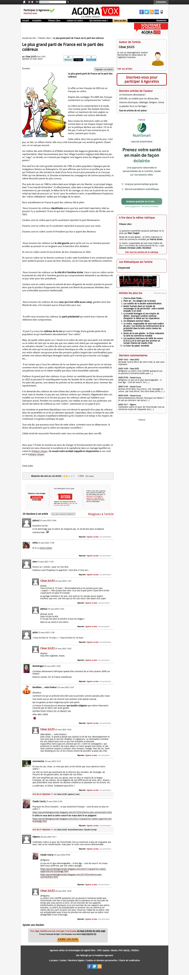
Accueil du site (29, 38)
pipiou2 (36, 520)
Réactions (68, 60)
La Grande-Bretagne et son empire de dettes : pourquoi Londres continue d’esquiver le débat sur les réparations (141, 315)
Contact (63, 960)
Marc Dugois (133, 233)
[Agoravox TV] (36, 2)
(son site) (41, 56)
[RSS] (151, 13)
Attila (35, 543)
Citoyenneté (124, 267)
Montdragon (38, 666)
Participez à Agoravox (36, 10)
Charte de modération (129, 960)
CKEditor (135, 950)
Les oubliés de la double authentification (142, 303)
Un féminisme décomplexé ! (132, 95)
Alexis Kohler (46, 548)
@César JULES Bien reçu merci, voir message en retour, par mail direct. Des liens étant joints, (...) (141, 390)
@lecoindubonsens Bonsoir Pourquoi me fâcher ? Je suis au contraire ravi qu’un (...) (141, 399)
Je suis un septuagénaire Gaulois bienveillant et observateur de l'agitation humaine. (133, 54)
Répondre (82, 537)
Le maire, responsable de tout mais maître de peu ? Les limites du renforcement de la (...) (140, 244)
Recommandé (91, 60)
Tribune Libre (54, 20)
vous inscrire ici (89, 934)
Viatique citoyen (39, 451)
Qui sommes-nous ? (98, 20)
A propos (53, 960)
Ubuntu (113, 950)
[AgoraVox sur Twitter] (146, 13)
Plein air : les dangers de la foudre (139, 301)
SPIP (99, 950)
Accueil (25, 20)
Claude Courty (39, 801)
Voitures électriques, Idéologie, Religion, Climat (141, 102)
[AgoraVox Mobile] (161, 13)
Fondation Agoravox (103, 955)
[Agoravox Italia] (32, 2)
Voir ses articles (125, 69)
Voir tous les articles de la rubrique (141, 252)
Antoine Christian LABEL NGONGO (135, 248)
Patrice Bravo (156, 239)
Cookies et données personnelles (101, 960)
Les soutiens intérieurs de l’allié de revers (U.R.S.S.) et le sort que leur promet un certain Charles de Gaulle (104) (143, 340)
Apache (105, 950)
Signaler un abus (93, 537)
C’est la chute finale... (133, 298)
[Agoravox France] (29, 2)
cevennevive (38, 761)
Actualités (36, 20)
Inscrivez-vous (30, 13)
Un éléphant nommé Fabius (136, 321)
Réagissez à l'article (101, 514)
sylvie (35, 632)
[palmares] (138, 287)
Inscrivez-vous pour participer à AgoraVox (142, 79)
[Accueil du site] (96, 18)
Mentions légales (76, 960)
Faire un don (120, 20)
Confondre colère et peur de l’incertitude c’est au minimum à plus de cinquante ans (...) (141, 408)
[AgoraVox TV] (156, 13)
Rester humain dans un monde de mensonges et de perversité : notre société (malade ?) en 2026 (143, 308)
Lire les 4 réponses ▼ (56, 794)
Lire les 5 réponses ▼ (64, 829)
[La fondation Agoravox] (151, 35)
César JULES (30, 56)
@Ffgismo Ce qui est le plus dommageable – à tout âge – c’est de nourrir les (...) (139, 381)
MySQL (126, 950)
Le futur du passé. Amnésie (136, 346)
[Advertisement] (74, 29)
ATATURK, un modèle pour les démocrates (139, 98)
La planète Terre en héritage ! (133, 106)
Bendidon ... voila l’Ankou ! (44, 687)
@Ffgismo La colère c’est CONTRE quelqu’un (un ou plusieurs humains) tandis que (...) (140, 372)
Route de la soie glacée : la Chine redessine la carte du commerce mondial (140, 238)
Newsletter (161, 20)
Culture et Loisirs (75, 20)
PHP (120, 950)
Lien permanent (105, 537)
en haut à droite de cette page (91, 931)
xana (34, 561)
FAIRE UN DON (68, 939)
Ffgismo (36, 837)
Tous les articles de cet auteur (133, 110)
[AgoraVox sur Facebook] (141, 13)
